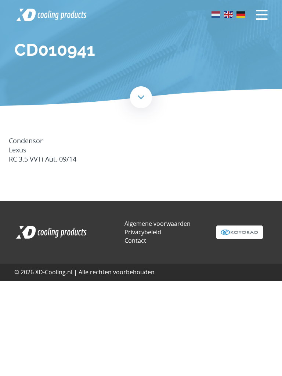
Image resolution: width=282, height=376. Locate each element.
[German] (241, 14)
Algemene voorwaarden (157, 224)
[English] (229, 14)
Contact (135, 240)
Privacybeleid (142, 232)
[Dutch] (216, 14)
